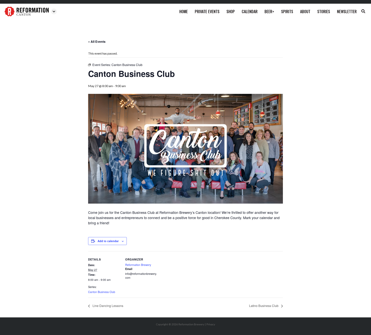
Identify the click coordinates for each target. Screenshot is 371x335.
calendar (250, 11)
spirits (287, 11)
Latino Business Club (264, 305)
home (183, 11)
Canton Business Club (101, 292)
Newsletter (347, 11)
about (305, 11)
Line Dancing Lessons (107, 305)
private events (207, 11)
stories (323, 11)
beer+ (269, 11)
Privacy (210, 324)
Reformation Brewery (138, 265)
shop (230, 11)
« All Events (97, 41)
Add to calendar (108, 241)
